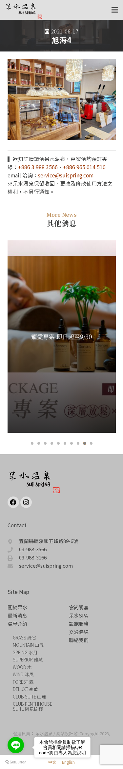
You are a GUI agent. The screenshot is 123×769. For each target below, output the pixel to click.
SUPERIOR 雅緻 (28, 659)
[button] (32, 443)
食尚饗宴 (79, 607)
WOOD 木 (22, 667)
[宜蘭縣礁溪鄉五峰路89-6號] (13, 541)
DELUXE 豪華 (25, 689)
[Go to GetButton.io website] (15, 762)
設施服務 (79, 623)
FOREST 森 (23, 681)
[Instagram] (26, 502)
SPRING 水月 (25, 652)
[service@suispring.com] (13, 565)
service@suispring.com (65, 175)
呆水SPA (78, 615)
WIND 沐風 (23, 674)
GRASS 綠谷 (24, 637)
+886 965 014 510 (84, 167)
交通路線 (79, 631)
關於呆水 (17, 607)
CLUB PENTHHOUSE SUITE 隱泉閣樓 (32, 706)
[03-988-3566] (13, 549)
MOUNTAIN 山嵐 (28, 644)
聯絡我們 (79, 640)
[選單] (115, 10)
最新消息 (17, 615)
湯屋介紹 (17, 623)
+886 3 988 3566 (38, 167)
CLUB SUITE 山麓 (29, 696)
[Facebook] (13, 502)
